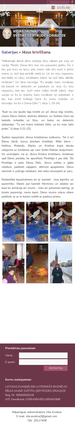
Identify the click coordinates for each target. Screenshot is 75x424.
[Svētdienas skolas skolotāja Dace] (61, 263)
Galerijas (10, 52)
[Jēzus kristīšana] (13, 222)
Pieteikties (56, 368)
